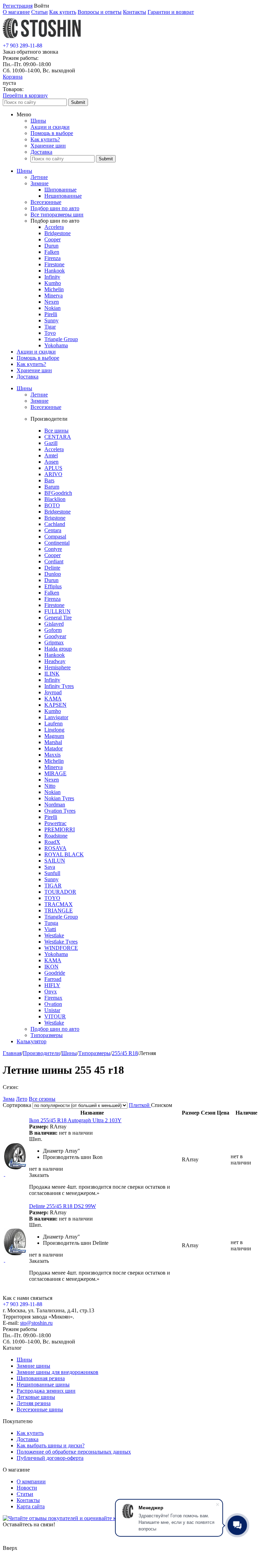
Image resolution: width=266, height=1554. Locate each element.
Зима (9, 1099)
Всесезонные (45, 202)
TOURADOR (60, 892)
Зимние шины (33, 1366)
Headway (54, 661)
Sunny (51, 320)
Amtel (51, 455)
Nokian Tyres (59, 798)
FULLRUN (57, 611)
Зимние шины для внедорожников (57, 1372)
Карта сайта (31, 1506)
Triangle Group (61, 339)
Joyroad (53, 692)
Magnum (54, 736)
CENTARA (57, 437)
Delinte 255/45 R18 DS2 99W (62, 1206)
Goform (53, 630)
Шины (38, 121)
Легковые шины (36, 1397)
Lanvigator (56, 717)
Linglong (54, 730)
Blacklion (54, 499)
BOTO (52, 505)
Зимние (39, 183)
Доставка (41, 152)
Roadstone (56, 836)
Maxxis (52, 755)
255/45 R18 (125, 1053)
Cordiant (53, 561)
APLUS (53, 468)
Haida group (58, 649)
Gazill (50, 443)
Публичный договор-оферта (50, 1458)
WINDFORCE (61, 948)
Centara (52, 530)
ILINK (52, 674)
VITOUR (55, 1016)
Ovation (53, 1004)
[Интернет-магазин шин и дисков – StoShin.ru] (42, 39)
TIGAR (53, 885)
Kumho (52, 283)
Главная (12, 1053)
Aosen (51, 462)
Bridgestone (57, 233)
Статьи (39, 12)
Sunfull (52, 873)
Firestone (54, 264)
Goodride (54, 973)
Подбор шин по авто (54, 208)
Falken (51, 252)
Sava (49, 867)
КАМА (52, 960)
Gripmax (54, 642)
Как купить (62, 12)
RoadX (52, 842)
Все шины (56, 431)
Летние (39, 177)
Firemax (53, 998)
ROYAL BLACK (64, 854)
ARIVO (53, 474)
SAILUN (54, 861)
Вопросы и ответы (100, 12)
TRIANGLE (58, 910)
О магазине (16, 12)
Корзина (13, 77)
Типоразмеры (46, 1035)
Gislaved (54, 624)
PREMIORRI (59, 829)
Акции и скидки (50, 127)
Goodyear (55, 636)
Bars (49, 480)
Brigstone (54, 518)
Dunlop (52, 574)
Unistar (52, 1010)
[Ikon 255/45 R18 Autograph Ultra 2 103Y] (15, 1168)
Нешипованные (63, 196)
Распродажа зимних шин (46, 1391)
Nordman (54, 804)
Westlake (54, 935)
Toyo (50, 333)
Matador (53, 748)
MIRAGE (55, 773)
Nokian (52, 308)
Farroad (52, 979)
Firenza (52, 258)
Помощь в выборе (51, 133)
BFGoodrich (58, 493)
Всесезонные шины (40, 1409)
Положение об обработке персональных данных (74, 1452)
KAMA (53, 699)
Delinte (52, 568)
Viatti (50, 929)
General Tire (58, 617)
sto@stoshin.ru (36, 1323)
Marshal (53, 742)
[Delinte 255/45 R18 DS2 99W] (15, 1254)
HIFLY (52, 985)
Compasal (55, 536)
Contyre (53, 549)
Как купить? (45, 139)
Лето (21, 1099)
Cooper (52, 239)
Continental (57, 543)
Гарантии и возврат (171, 12)
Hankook (54, 271)
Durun (51, 246)
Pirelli (50, 314)
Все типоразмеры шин (56, 214)
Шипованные (60, 190)
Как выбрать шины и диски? (51, 1445)
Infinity (52, 277)
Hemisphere (57, 667)
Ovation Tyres (60, 811)
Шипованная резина (41, 1378)
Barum (51, 487)
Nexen (51, 302)
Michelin (54, 289)
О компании (31, 1481)
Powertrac (55, 823)
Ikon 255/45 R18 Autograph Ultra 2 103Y (75, 1120)
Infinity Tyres (59, 686)
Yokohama (56, 345)
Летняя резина (34, 1403)
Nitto (49, 786)
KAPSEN (55, 705)
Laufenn (53, 723)
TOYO (52, 898)
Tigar (50, 327)
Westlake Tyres (61, 942)
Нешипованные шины (43, 1384)
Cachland (54, 524)
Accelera (54, 227)
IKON (51, 967)
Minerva (53, 295)
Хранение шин (48, 146)
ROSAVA (55, 848)
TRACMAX (58, 904)
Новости (27, 1488)
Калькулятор (31, 1041)
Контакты (134, 12)
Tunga (51, 923)
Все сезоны (42, 1099)
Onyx (50, 991)
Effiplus (53, 586)
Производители (41, 1053)
